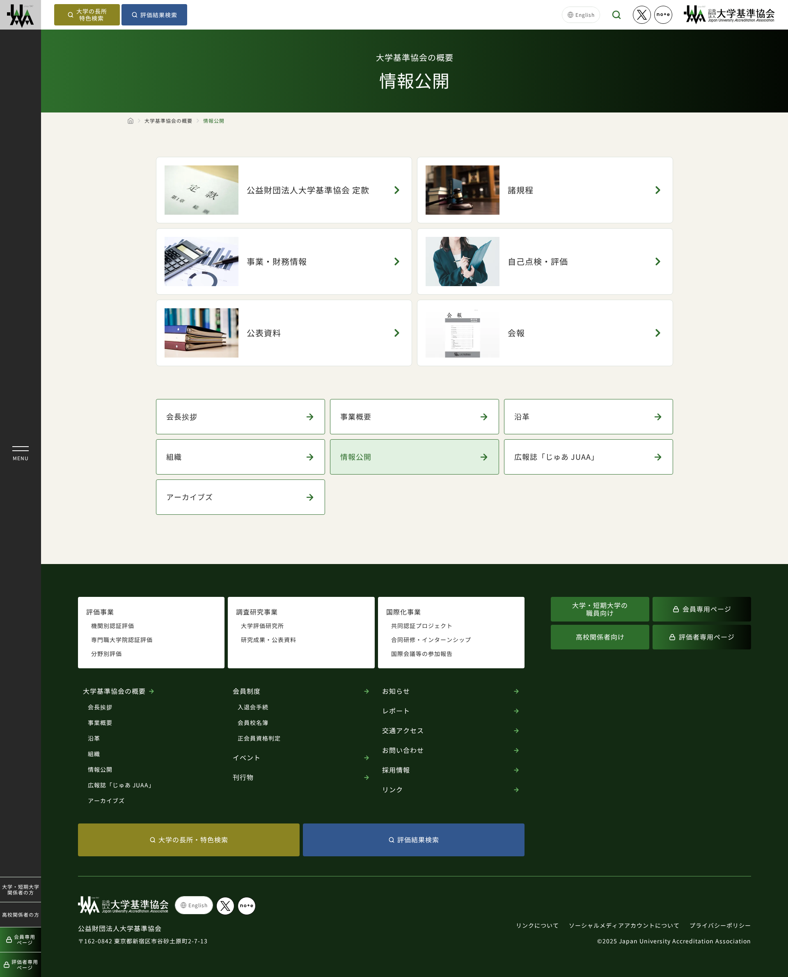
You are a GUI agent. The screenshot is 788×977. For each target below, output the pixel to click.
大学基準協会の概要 (168, 120)
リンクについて (537, 925)
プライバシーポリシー (720, 925)
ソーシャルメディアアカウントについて (624, 925)
